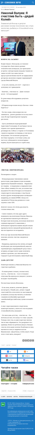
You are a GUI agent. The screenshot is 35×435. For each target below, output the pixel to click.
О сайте (3, 396)
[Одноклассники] (26, 340)
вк (10, 351)
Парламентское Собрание (8, 7)
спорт (3, 345)
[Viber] (31, 340)
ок (27, 351)
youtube (10, 356)
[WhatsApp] (33, 340)
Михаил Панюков (9, 9)
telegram (27, 356)
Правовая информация (25, 396)
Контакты (9, 396)
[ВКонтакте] (23, 340)
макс (27, 360)
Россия (14, 345)
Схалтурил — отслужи (9, 384)
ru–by (10, 360)
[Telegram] (28, 340)
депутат (8, 345)
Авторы (15, 396)
